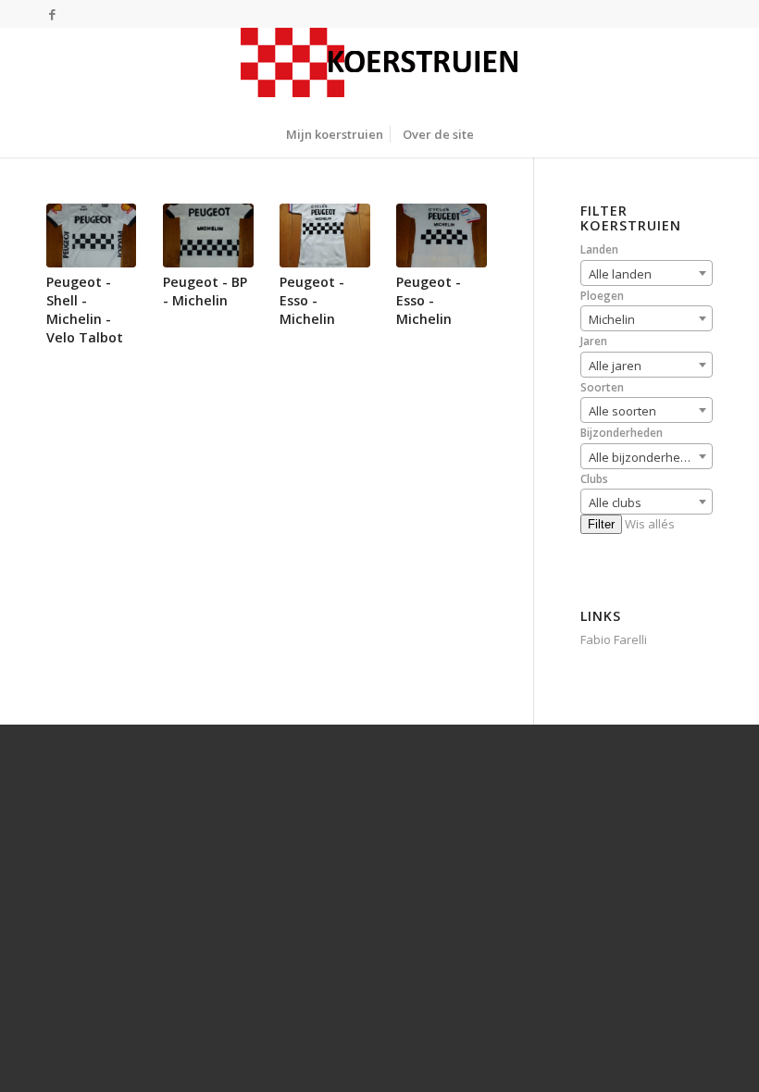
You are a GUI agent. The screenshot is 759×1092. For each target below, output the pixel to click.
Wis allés (650, 523)
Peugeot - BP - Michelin (205, 291)
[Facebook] (52, 14)
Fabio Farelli (613, 639)
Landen (599, 249)
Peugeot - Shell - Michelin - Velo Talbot (84, 309)
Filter (601, 524)
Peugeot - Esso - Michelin (312, 300)
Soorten (602, 387)
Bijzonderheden (621, 433)
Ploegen (602, 296)
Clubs (594, 479)
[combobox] (646, 273)
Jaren (593, 341)
